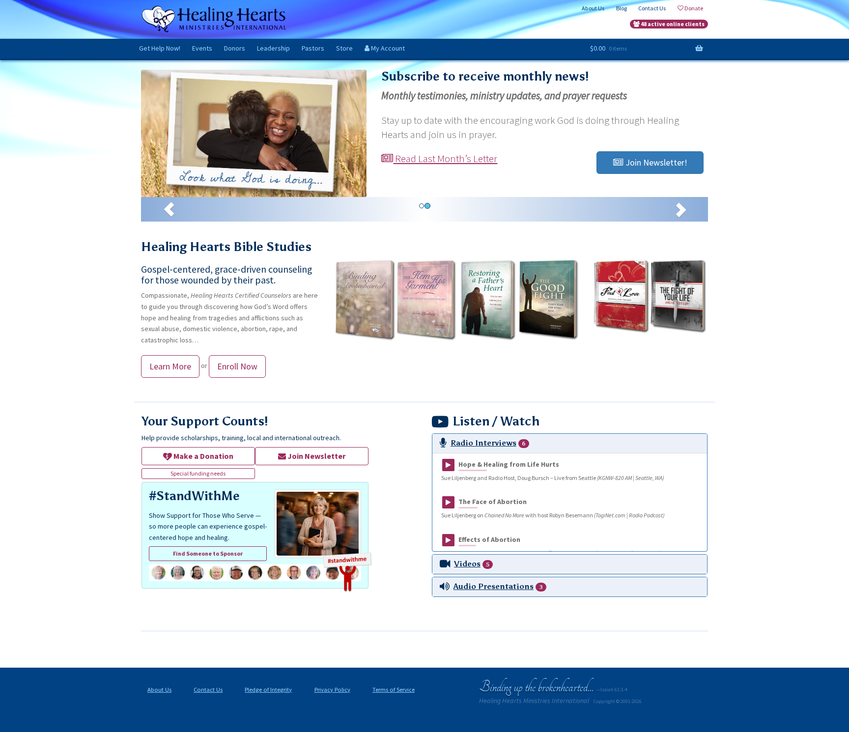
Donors (234, 48)
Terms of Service (393, 689)
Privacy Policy (332, 689)
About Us (159, 689)
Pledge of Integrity (268, 689)
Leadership (273, 48)
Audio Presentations (493, 586)
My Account (387, 48)
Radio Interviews (483, 443)
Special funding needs (198, 473)
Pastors (313, 48)
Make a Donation (202, 456)
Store (344, 48)
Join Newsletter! (655, 162)
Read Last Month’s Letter (445, 158)
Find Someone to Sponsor (208, 553)
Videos (467, 563)
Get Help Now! (159, 48)
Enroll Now (237, 366)
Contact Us (208, 689)
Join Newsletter (315, 456)
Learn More (170, 366)
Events (202, 48)
